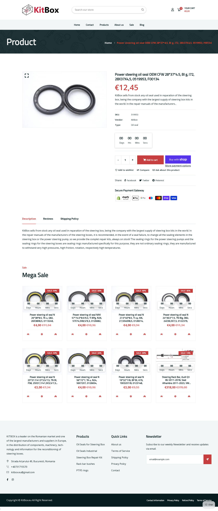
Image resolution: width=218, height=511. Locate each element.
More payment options (178, 165)
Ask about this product (167, 170)
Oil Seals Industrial (86, 451)
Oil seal (134, 125)
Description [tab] (29, 218)
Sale (131, 25)
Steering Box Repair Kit (89, 457)
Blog (142, 25)
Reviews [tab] (48, 218)
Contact (90, 25)
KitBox (134, 119)
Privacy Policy (118, 463)
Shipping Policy (119, 457)
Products (104, 25)
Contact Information (155, 500)
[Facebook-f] (8, 479)
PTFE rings (82, 470)
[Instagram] (12, 479)
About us (119, 25)
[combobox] (109, 10)
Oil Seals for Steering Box (90, 444)
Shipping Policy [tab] (69, 218)
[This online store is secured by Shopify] (123, 197)
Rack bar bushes (85, 463)
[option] (64, 100)
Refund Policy (188, 500)
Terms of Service (120, 451)
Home (77, 25)
